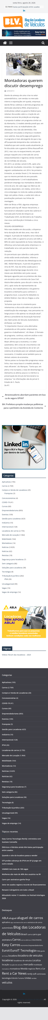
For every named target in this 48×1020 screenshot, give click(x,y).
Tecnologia (6, 572)
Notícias (5, 547)
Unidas (28, 978)
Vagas (4, 588)
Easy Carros (11, 945)
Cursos (5, 506)
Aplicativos (6, 482)
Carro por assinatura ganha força (16, 879)
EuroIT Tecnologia (23, 950)
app (12, 922)
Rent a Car (40, 968)
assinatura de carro (20, 922)
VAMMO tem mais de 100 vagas (15, 869)
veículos (7, 982)
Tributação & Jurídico (10, 576)
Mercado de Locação (10, 535)
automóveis (7, 927)
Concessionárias (8, 498)
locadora (12, 955)
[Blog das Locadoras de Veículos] (5, 43)
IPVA (6, 579)
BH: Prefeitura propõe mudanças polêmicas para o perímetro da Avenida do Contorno (22, 406)
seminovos (41, 974)
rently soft (31, 973)
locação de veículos (16, 965)
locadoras (7, 960)
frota (38, 951)
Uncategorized (8, 584)
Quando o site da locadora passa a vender (19, 855)
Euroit (6, 950)
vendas (34, 978)
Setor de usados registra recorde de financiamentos (24, 884)
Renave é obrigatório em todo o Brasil (18, 890)
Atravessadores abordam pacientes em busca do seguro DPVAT (25, 396)
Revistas (5, 555)
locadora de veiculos (30, 955)
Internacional (7, 527)
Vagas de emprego (9, 592)
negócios (31, 969)
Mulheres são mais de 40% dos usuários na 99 (21, 874)
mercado (28, 964)
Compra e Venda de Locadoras (14, 490)
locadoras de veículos (23, 960)
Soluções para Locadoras (12, 567)
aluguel (13, 918)
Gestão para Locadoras (11, 518)
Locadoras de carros (10, 531)
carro (30, 934)
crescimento (36, 940)
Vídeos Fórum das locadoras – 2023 (16, 655)
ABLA (5, 918)
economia (24, 945)
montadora (5, 969)
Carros (4, 486)
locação (5, 964)
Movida (24, 968)
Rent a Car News (14, 973)
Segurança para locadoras (13, 559)
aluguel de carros (30, 918)
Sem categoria (8, 563)
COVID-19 (6, 502)
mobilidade (38, 965)
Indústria (5, 523)
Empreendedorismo (10, 510)
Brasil (24, 934)
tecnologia (6, 978)
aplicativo (6, 922)
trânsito (14, 978)
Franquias (8, 493)
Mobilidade (6, 539)
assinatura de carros (34, 922)
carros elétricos (26, 940)
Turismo (21, 978)
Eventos (5, 514)
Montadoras (7, 543)
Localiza (36, 960)
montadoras (15, 968)
